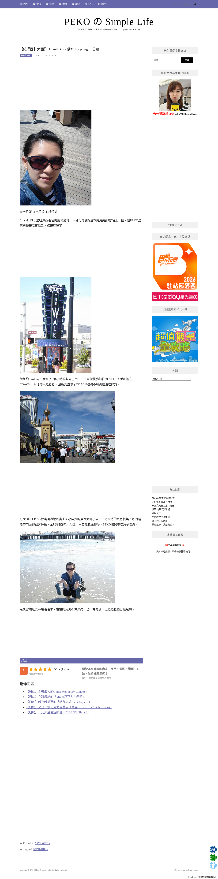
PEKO (38, 55)
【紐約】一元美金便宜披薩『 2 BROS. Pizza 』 (57, 712)
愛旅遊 (76, 4)
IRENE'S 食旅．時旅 (162, 502)
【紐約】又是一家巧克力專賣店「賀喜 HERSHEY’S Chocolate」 (69, 707)
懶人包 (89, 4)
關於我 (24, 4)
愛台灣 (50, 4)
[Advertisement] (81, 85)
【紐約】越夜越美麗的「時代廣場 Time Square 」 (59, 702)
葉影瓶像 (156, 524)
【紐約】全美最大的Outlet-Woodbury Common (56, 691)
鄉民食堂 (156, 513)
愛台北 (37, 4)
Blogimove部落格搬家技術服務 (202, 877)
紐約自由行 (25, 55)
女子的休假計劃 (160, 521)
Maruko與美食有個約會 (163, 498)
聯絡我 (102, 4)
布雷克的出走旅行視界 (163, 505)
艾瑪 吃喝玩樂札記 (161, 509)
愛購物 (63, 4)
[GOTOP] (213, 865)
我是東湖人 (168, 524)
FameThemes (193, 870)
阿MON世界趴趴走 (161, 517)
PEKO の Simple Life (109, 21)
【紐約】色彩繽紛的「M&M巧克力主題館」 (55, 696)
